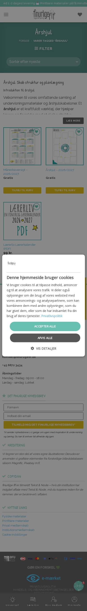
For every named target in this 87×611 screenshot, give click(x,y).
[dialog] (43, 306)
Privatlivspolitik (51, 316)
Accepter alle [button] (45, 326)
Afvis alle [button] (45, 338)
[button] (43, 348)
